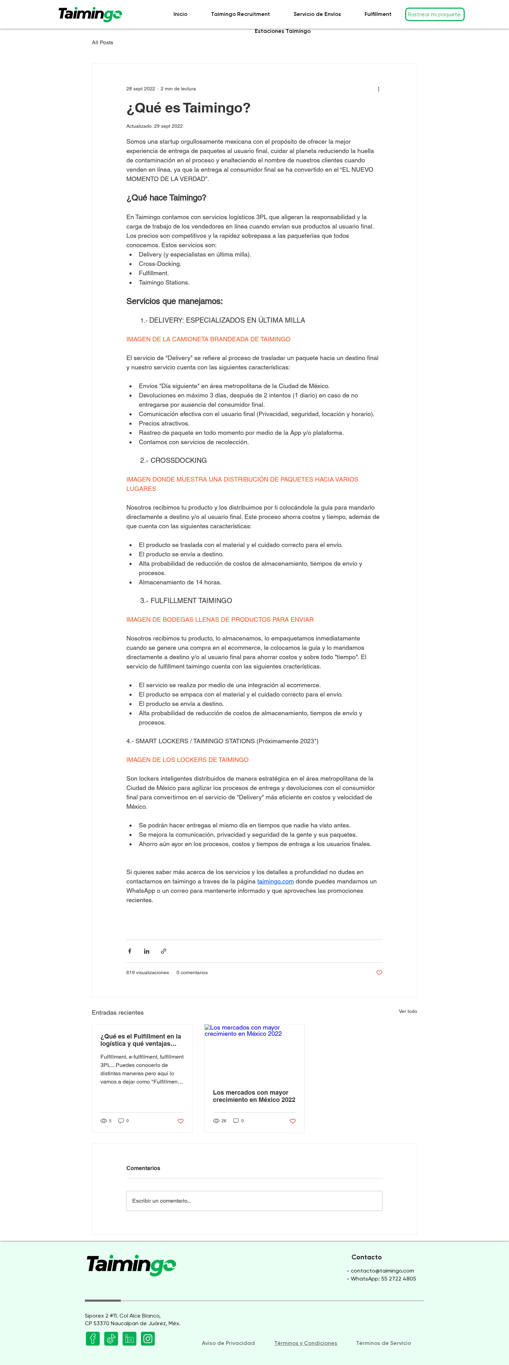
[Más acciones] (378, 88)
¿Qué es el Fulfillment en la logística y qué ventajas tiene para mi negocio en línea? (140, 1040)
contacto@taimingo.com (382, 1270)
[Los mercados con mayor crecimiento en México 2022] (255, 1052)
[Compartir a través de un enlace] (163, 951)
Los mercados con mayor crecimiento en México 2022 (254, 1096)
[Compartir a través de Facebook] (129, 951)
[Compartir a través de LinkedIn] (146, 951)
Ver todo (408, 1011)
